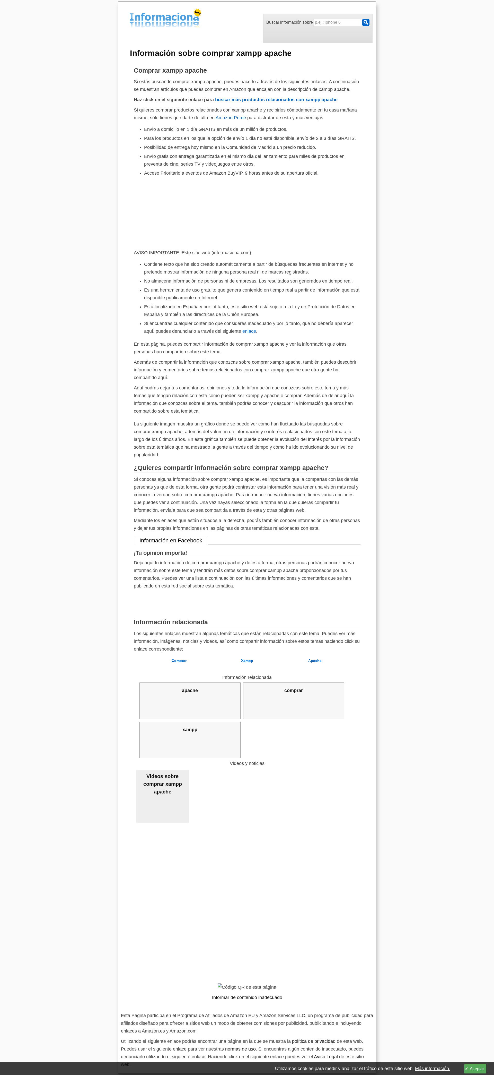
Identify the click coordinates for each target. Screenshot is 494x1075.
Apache (315, 661)
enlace (249, 331)
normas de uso (240, 1049)
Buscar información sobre (290, 22)
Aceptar (477, 1069)
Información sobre (211, 53)
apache (190, 690)
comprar (293, 690)
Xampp (247, 661)
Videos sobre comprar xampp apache (162, 784)
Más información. (432, 1068)
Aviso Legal (326, 1056)
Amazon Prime (231, 117)
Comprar (179, 661)
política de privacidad (314, 1041)
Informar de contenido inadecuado (247, 997)
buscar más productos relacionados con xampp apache (276, 99)
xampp (189, 729)
